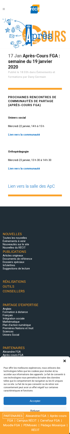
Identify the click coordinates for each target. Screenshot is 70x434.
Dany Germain (37, 76)
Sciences (8, 331)
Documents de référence (17, 258)
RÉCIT (35, 430)
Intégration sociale (14, 318)
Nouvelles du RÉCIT (14, 247)
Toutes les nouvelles (15, 237)
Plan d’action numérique (17, 325)
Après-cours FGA (13, 355)
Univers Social (11, 334)
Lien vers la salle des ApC (31, 186)
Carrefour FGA (50, 420)
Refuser (35, 410)
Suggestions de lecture (16, 268)
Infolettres (9, 265)
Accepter (35, 400)
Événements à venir (14, 241)
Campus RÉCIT (27, 420)
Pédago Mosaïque (53, 425)
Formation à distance (15, 312)
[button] (64, 361)
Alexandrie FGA (12, 351)
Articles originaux (13, 255)
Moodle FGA (11, 425)
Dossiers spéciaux (13, 262)
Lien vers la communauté (24, 134)
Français (8, 315)
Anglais (7, 308)
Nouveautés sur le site (16, 244)
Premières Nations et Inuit (18, 328)
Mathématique (11, 321)
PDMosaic (30, 425)
